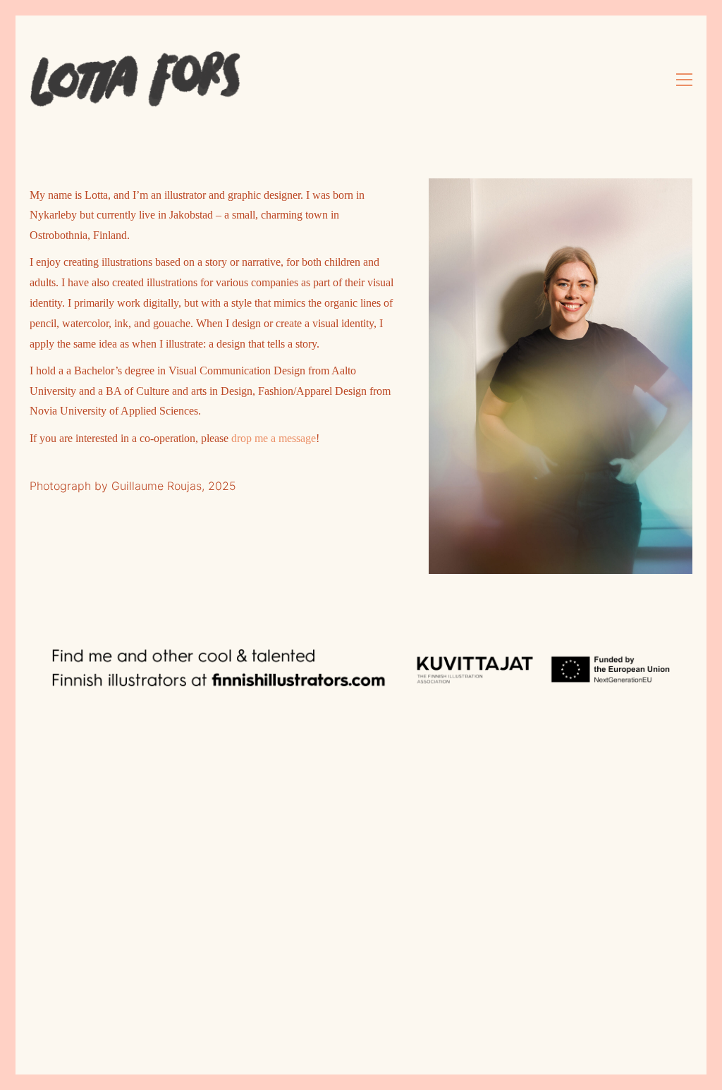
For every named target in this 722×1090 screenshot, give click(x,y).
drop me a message (273, 438)
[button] (684, 80)
